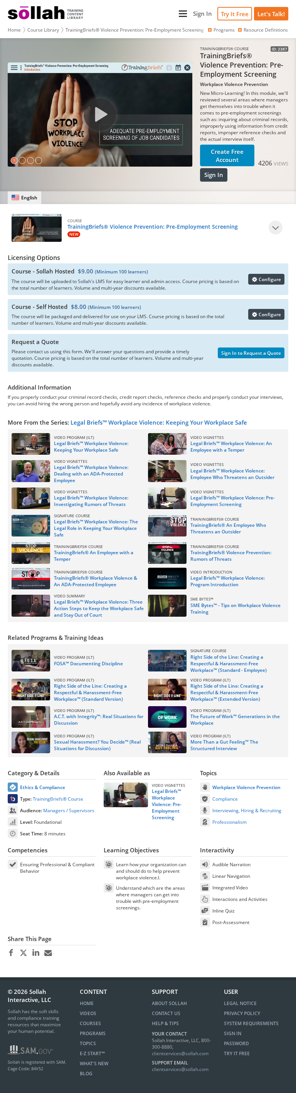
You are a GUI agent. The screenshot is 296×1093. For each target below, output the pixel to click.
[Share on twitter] (23, 953)
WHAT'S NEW (94, 1063)
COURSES (90, 1023)
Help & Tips (165, 1023)
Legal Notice (240, 1003)
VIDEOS (88, 1013)
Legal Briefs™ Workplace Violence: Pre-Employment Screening (167, 804)
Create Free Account (227, 156)
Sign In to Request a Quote (251, 353)
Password (236, 1043)
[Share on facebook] (11, 953)
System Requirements (251, 1023)
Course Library (43, 30)
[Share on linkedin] (35, 953)
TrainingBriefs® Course (58, 799)
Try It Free (235, 14)
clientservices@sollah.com (180, 1053)
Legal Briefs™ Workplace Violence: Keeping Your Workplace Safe (159, 422)
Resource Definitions (266, 30)
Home (14, 30)
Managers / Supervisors (68, 810)
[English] (24, 197)
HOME (87, 1003)
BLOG (86, 1073)
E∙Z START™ (92, 1053)
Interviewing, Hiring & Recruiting (246, 810)
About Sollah (169, 1003)
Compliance (225, 799)
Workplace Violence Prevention (246, 787)
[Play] (276, 227)
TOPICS (88, 1043)
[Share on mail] (48, 953)
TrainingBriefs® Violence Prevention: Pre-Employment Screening (135, 30)
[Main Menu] (139, 13)
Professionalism (229, 822)
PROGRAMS (93, 1033)
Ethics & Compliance (42, 787)
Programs (224, 30)
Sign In (213, 175)
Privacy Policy (242, 1013)
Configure (269, 279)
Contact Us (166, 1013)
